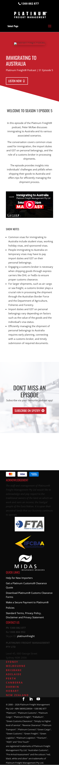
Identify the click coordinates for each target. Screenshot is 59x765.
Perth (11, 678)
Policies (10, 607)
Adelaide (13, 674)
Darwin (12, 686)
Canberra (14, 682)
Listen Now (15, 81)
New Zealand (17, 695)
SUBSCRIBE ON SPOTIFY (27, 410)
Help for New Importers (19, 577)
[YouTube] (38, 699)
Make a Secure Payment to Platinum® (27, 602)
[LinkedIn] (31, 699)
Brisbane (14, 670)
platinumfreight (26, 636)
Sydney (12, 661)
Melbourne (16, 666)
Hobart (12, 690)
